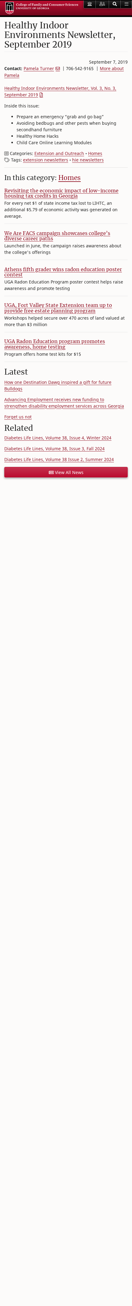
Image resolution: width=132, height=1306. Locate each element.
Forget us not (18, 417)
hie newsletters (88, 160)
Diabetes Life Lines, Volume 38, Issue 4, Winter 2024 (57, 438)
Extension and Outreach (59, 153)
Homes (95, 153)
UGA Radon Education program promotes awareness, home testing (54, 344)
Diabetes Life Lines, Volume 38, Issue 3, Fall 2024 (54, 448)
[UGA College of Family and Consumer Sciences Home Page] (41, 8)
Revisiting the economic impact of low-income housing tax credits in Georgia (61, 193)
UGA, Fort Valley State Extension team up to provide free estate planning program (58, 308)
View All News (68, 472)
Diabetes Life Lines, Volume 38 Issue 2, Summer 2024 (59, 459)
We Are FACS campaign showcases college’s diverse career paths (57, 236)
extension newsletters (45, 160)
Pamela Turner (39, 68)
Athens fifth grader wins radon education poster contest (63, 272)
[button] (115, 4)
